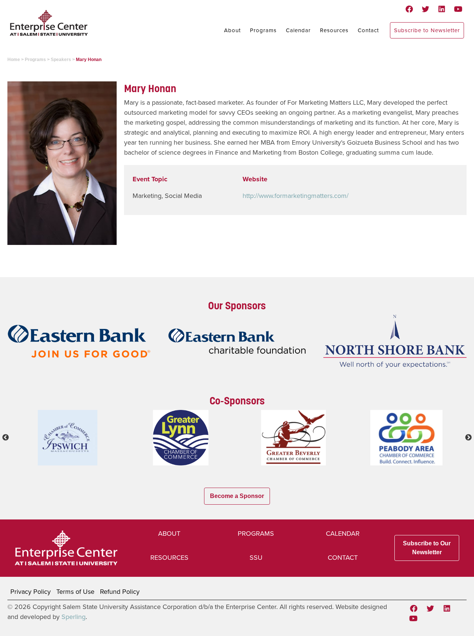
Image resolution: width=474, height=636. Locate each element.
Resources (334, 30)
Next (468, 437)
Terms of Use (75, 592)
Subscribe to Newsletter (427, 30)
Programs (263, 30)
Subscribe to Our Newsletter (427, 547)
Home (13, 59)
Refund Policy (120, 592)
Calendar (298, 30)
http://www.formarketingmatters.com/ (295, 196)
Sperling (73, 617)
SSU (256, 557)
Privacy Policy (30, 592)
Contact (368, 30)
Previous (5, 437)
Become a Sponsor (237, 496)
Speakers (61, 59)
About (232, 30)
